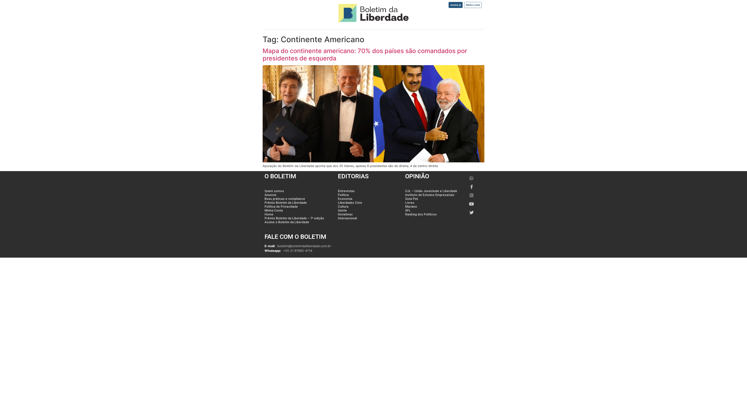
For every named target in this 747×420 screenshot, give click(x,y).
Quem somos (274, 191)
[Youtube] (471, 204)
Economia (345, 199)
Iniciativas (345, 214)
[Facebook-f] (471, 187)
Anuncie (270, 195)
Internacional (347, 218)
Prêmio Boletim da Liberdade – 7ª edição (294, 218)
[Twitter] (471, 212)
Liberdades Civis (350, 203)
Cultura (343, 206)
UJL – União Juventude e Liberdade (431, 191)
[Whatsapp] (471, 178)
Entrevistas (346, 191)
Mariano (411, 206)
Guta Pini (411, 199)
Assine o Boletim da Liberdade (287, 222)
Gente (342, 210)
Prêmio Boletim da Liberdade (286, 203)
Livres (409, 203)
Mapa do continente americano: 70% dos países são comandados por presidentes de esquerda (365, 54)
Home (269, 214)
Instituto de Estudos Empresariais (429, 195)
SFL (408, 210)
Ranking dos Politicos (421, 214)
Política (343, 195)
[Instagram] (471, 195)
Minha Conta (274, 210)
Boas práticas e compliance (285, 199)
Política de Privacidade (281, 206)
